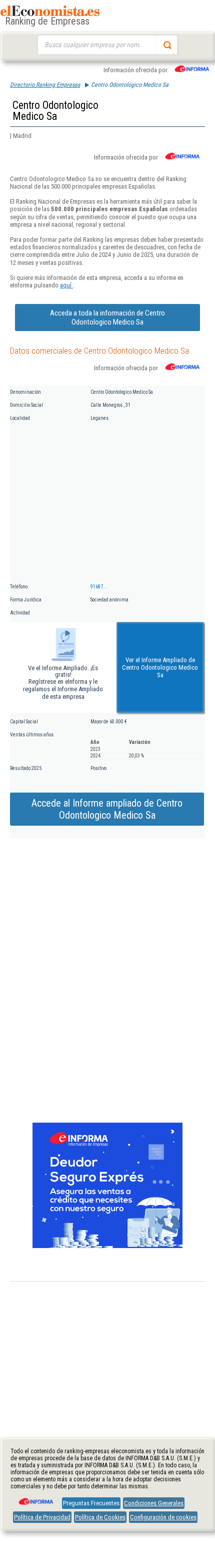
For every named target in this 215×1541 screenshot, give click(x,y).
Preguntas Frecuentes (91, 1503)
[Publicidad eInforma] (107, 1246)
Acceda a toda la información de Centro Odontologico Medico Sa (107, 318)
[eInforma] (35, 1498)
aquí (66, 285)
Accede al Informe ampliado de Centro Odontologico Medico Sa (107, 809)
